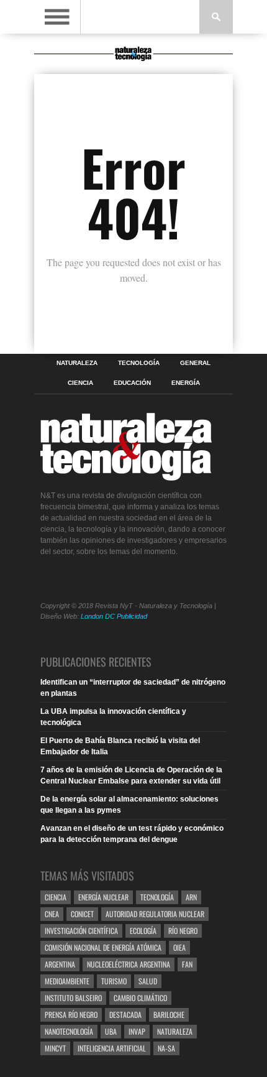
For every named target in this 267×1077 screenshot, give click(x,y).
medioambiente (67, 981)
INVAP (137, 1031)
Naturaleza (77, 363)
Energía (185, 383)
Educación (132, 383)
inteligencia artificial (112, 1048)
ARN (191, 897)
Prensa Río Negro (71, 1014)
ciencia (55, 897)
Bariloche (168, 1014)
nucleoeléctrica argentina (128, 964)
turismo (114, 981)
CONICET (82, 913)
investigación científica (81, 930)
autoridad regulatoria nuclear (155, 913)
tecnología (157, 897)
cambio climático (140, 997)
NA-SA (166, 1048)
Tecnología (139, 363)
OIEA (179, 947)
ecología (143, 930)
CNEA (52, 913)
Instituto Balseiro (73, 997)
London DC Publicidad (114, 616)
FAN (187, 964)
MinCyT (55, 1048)
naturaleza (174, 1031)
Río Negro (182, 930)
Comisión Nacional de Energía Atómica (103, 947)
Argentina (60, 964)
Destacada (125, 1014)
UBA (111, 1031)
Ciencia (80, 383)
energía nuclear (103, 897)
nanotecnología (69, 1031)
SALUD (147, 981)
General (195, 363)
